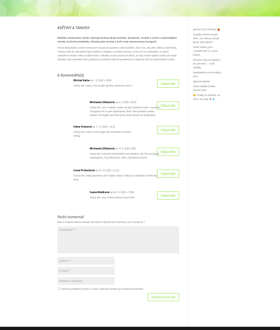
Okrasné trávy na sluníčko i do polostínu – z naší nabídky (207, 63)
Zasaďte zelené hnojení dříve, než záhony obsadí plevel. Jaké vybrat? (206, 38)
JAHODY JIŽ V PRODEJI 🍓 (206, 29)
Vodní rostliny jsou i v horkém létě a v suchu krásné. (205, 50)
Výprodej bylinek (201, 81)
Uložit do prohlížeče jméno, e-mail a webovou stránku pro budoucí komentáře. (102, 288)
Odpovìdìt (168, 83)
